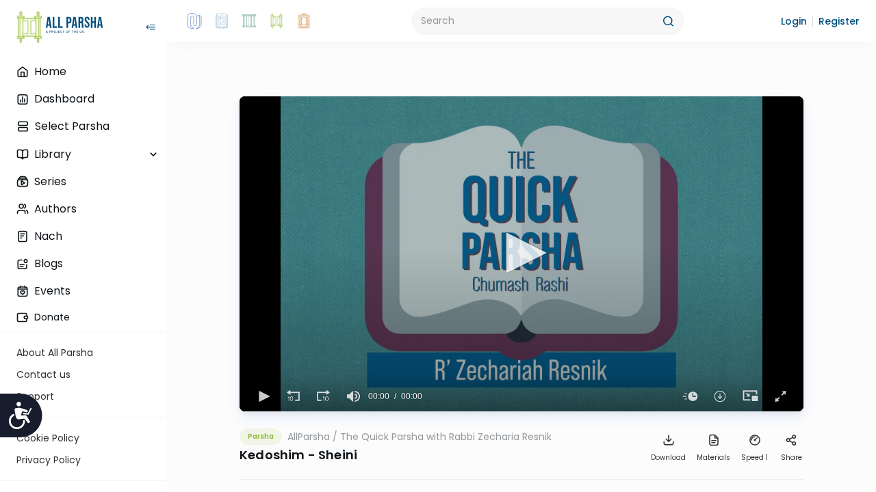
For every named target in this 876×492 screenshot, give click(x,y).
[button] (794, 21)
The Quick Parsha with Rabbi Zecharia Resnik (446, 436)
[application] (521, 253)
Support (35, 396)
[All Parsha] (276, 21)
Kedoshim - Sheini (298, 454)
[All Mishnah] (222, 21)
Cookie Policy (47, 438)
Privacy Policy (48, 460)
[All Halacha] (249, 21)
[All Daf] (304, 21)
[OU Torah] (194, 21)
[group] (353, 396)
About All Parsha (54, 352)
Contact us (43, 374)
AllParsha (308, 436)
